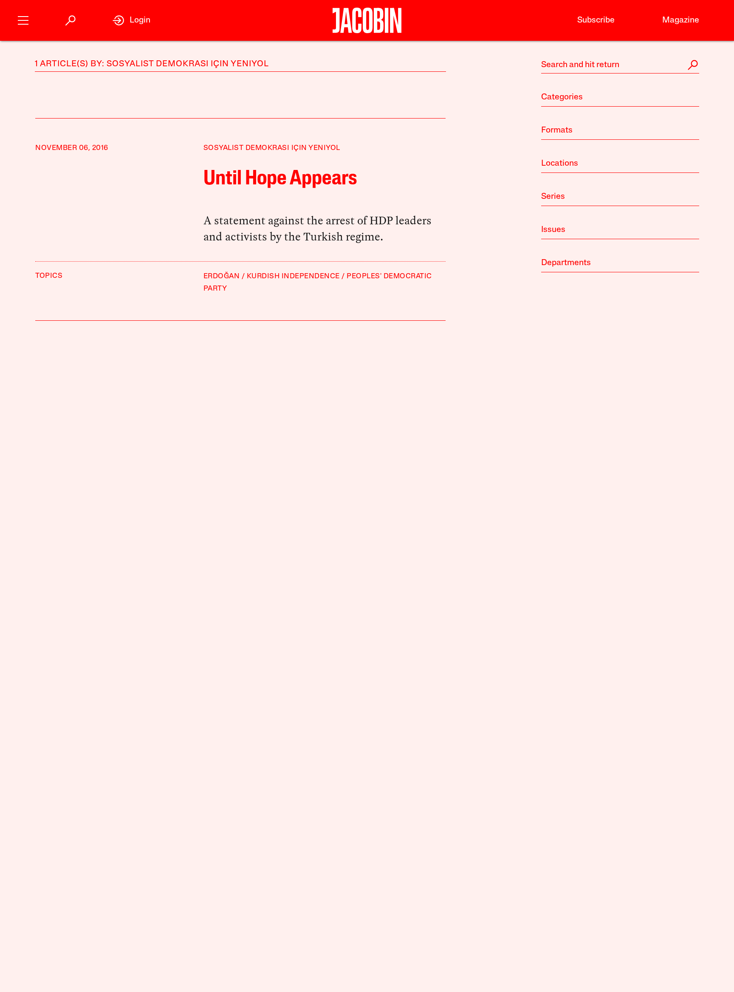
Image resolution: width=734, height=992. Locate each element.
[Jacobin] (367, 20)
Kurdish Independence (293, 276)
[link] (131, 20)
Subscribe (596, 20)
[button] (23, 19)
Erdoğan (221, 276)
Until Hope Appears (280, 179)
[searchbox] (620, 65)
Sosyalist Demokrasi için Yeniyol (271, 148)
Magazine (680, 20)
